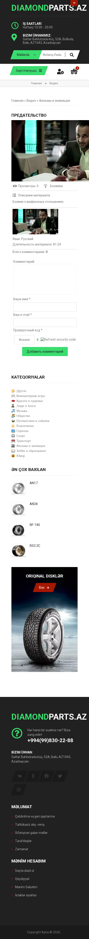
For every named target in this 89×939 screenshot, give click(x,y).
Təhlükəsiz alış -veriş (29, 824)
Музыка (21, 411)
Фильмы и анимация (54, 100)
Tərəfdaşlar (23, 841)
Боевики (56, 186)
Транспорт (23, 441)
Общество (23, 416)
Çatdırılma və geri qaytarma (34, 816)
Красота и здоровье (29, 401)
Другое (21, 391)
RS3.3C (35, 546)
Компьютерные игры (30, 396)
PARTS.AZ (44, 8)
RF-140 (35, 525)
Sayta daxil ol (24, 870)
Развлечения (25, 426)
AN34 (34, 504)
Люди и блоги (26, 406)
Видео (31, 100)
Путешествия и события (32, 421)
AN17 (34, 483)
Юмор (20, 456)
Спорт (20, 436)
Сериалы (22, 431)
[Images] (35, 221)
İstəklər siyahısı (25, 895)
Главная (36, 83)
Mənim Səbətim (25, 887)
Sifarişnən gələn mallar (31, 833)
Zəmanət (21, 849)
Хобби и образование (31, 451)
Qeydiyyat (21, 879)
